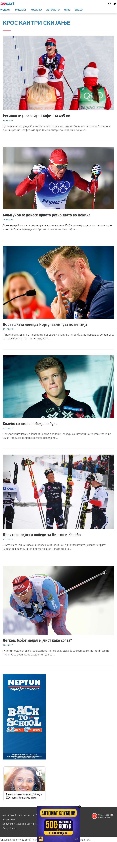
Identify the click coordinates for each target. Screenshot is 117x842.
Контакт (18, 815)
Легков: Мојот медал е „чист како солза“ (37, 640)
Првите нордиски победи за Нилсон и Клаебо (42, 534)
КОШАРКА (36, 9)
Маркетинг (30, 815)
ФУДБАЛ (5, 9)
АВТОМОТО (53, 9)
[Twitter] (114, 3)
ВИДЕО (79, 9)
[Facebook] (109, 3)
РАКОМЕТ (20, 9)
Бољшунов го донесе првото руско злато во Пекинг (46, 215)
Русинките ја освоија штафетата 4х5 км (36, 115)
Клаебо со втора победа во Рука (30, 423)
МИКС (67, 9)
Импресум (8, 815)
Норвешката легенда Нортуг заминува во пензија (45, 324)
